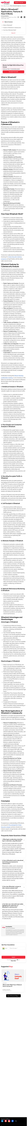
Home (2, 5)
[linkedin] (24, 17)
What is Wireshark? (7, 25)
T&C (17, 959)
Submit (13, 957)
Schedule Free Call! (13, 71)
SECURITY (5, 983)
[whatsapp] (21, 17)
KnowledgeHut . (5, 15)
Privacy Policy (13, 960)
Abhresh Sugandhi (7, 989)
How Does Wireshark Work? (9, 30)
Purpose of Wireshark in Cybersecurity (12, 27)
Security (7, 5)
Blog (5, 5)
